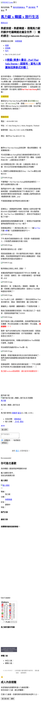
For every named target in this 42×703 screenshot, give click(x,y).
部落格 (7, 48)
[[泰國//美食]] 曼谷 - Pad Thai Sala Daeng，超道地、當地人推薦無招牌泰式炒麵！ (23, 63)
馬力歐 (3, 400)
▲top (3, 425)
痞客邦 (14, 413)
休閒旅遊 (18, 41)
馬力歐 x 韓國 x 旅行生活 (20, 17)
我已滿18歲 (5, 699)
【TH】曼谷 (18, 422)
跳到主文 (4, 23)
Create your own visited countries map (8, 649)
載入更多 (4, 429)
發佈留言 (4, 443)
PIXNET (10, 670)
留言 (19, 413)
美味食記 (17, 419)
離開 (12, 699)
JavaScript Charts (9, 650)
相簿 (7, 45)
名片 (7, 51)
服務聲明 (23, 673)
